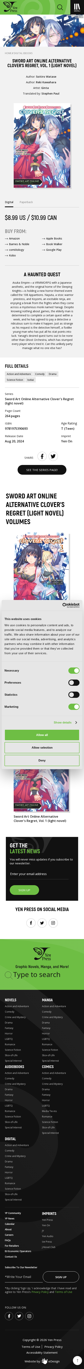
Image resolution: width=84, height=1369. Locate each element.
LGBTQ (9, 1039)
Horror (9, 1033)
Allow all (42, 735)
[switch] (74, 683)
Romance (10, 1044)
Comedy (40, 374)
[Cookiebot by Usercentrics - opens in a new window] (62, 605)
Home (8, 53)
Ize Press (47, 1241)
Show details (62, 722)
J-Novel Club (48, 1247)
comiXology (16, 250)
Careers (9, 1235)
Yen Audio (47, 1236)
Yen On (46, 1225)
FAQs (8, 1240)
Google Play (54, 250)
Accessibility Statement (42, 1352)
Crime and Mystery (15, 1017)
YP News (9, 1218)
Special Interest (13, 1060)
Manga (47, 1000)
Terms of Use (63, 1292)
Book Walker (54, 244)
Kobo (12, 255)
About (8, 1229)
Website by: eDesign (42, 1361)
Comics (48, 1066)
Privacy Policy (40, 1292)
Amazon (14, 238)
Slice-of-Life (11, 1055)
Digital (10, 1139)
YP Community (13, 1213)
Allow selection (42, 747)
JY (43, 1230)
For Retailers (12, 1245)
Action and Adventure (19, 374)
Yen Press (47, 1220)
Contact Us (11, 1256)
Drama (52, 374)
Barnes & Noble (19, 244)
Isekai (30, 379)
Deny (42, 760)
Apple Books (54, 238)
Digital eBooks (23, 53)
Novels (10, 1000)
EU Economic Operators (18, 1251)
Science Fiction (15, 379)
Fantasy (9, 1028)
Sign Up (61, 1277)
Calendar (10, 1224)
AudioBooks (14, 1066)
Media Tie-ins (49, 1111)
